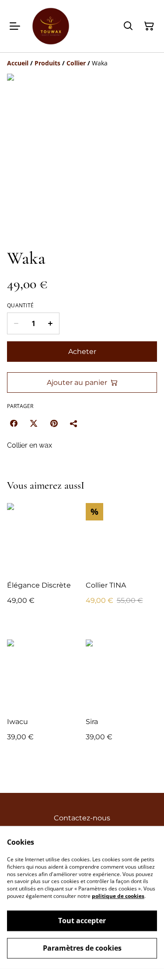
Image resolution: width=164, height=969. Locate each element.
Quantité (20, 306)
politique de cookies (118, 896)
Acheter (82, 351)
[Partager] (73, 423)
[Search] (128, 26)
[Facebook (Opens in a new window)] (13, 423)
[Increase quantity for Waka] (50, 323)
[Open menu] (14, 26)
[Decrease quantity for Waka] (16, 323)
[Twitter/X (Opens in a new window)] (33, 423)
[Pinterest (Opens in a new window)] (53, 423)
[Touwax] (51, 26)
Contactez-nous (82, 818)
